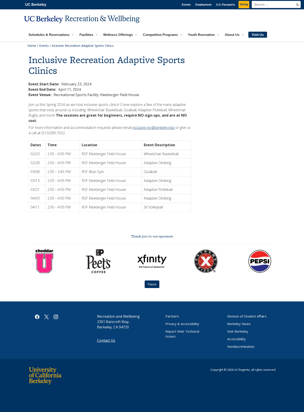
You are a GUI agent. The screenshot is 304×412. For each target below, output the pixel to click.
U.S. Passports (225, 4)
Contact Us (106, 340)
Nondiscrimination (240, 346)
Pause (152, 284)
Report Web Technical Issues (182, 333)
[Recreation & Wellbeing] (82, 26)
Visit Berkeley (237, 331)
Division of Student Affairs (247, 316)
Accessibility (236, 339)
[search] (297, 4)
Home (31, 45)
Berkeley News (239, 323)
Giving (244, 4)
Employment (203, 4)
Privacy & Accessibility (182, 323)
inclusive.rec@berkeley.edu (153, 127)
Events (186, 4)
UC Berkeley (35, 4)
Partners (172, 316)
